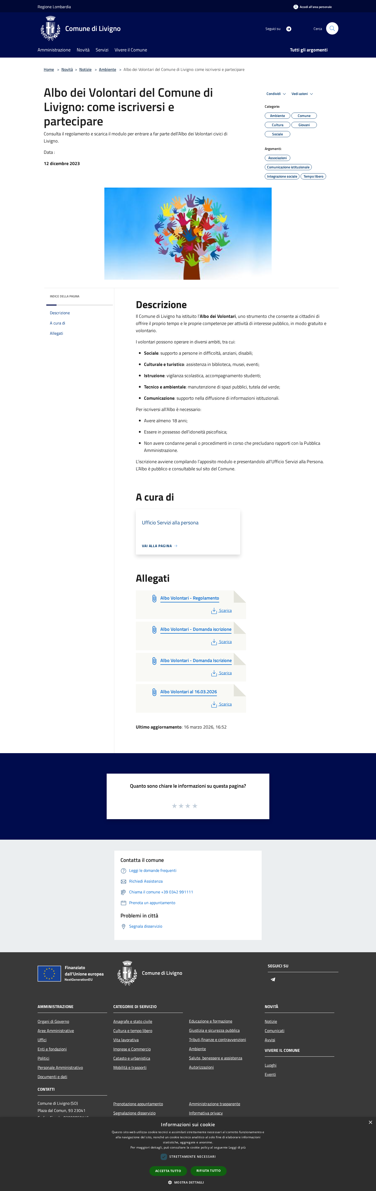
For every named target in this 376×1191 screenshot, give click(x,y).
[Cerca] (332, 28)
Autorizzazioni (201, 1067)
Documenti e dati (52, 1077)
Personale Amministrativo (60, 1067)
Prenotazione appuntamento (138, 1104)
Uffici (42, 1040)
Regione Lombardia (54, 7)
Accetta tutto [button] (168, 1171)
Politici (43, 1058)
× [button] (370, 1122)
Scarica (225, 610)
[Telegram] (287, 28)
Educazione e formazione (210, 1021)
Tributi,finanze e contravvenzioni (217, 1039)
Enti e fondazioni (52, 1049)
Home (49, 69)
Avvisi (270, 1040)
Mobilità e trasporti (130, 1067)
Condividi (274, 93)
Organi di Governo (53, 1021)
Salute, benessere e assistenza (215, 1058)
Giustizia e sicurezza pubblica (214, 1030)
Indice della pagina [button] (64, 296)
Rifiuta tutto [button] (208, 1170)
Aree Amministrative (56, 1030)
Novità (67, 69)
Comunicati (274, 1030)
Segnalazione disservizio (134, 1113)
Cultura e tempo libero (132, 1030)
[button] (188, 1182)
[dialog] (188, 1154)
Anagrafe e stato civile (132, 1021)
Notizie (85, 69)
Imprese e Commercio (132, 1049)
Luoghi (271, 1065)
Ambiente (107, 69)
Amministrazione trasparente (214, 1104)
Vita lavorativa (126, 1040)
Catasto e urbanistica (131, 1058)
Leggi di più (237, 1147)
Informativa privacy (206, 1113)
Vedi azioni (300, 93)
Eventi (270, 1074)
